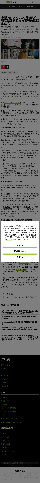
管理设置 (20, 245)
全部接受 (20, 257)
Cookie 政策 (19, 235)
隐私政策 (9, 239)
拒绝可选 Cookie (20, 251)
